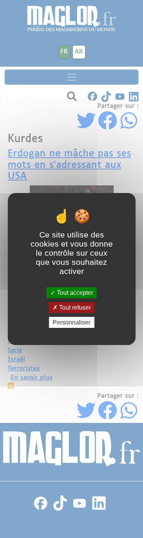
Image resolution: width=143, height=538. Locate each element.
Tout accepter (74, 292)
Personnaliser (71, 322)
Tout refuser (74, 307)
